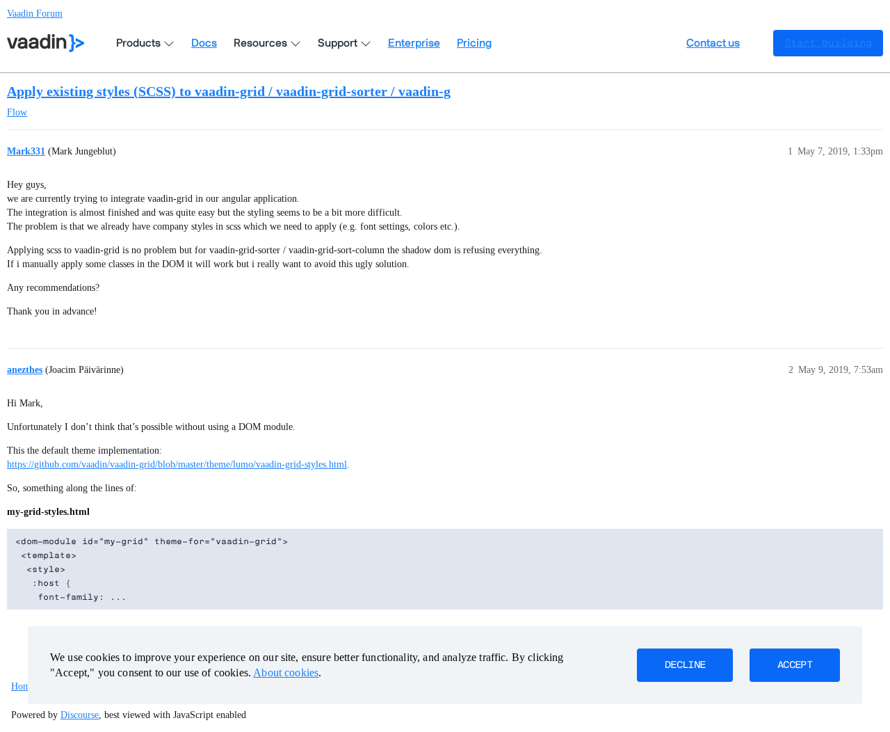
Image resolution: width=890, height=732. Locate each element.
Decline (685, 665)
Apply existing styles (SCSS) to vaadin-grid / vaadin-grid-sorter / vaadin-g (229, 91)
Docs (204, 43)
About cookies (285, 672)
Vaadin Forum (35, 13)
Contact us (713, 43)
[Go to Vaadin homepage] (45, 43)
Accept (794, 665)
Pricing (474, 43)
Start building (828, 43)
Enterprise (414, 43)
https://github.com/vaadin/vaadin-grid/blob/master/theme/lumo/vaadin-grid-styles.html (177, 464)
